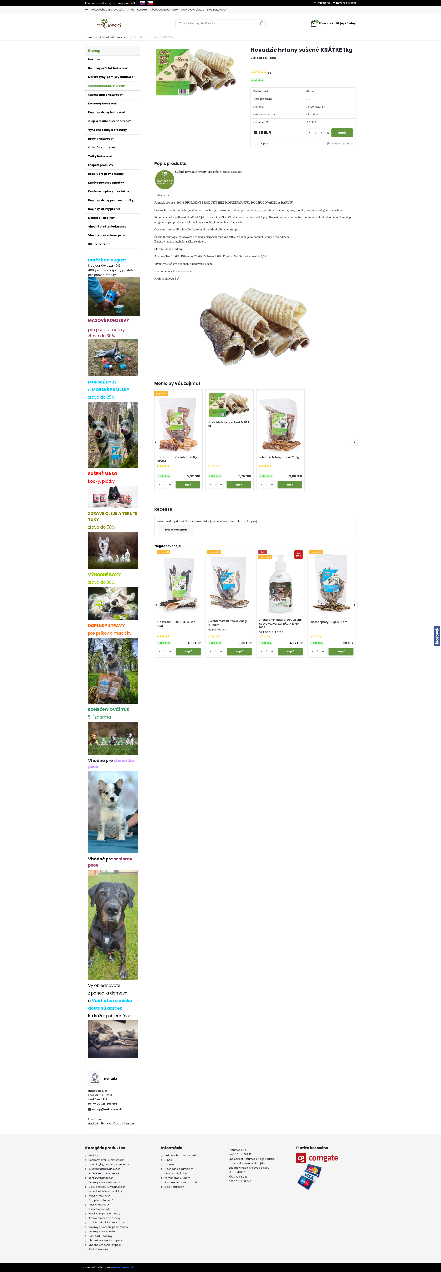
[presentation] (155, 442)
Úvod (90, 37)
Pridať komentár (176, 529)
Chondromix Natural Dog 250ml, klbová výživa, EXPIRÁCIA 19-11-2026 (280, 623)
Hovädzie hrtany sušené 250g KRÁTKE (177, 459)
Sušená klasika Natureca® (113, 37)
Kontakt (142, 9)
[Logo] (109, 23)
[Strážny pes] (329, 143)
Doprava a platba (192, 9)
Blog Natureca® (217, 9)
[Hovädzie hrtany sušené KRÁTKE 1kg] (196, 72)
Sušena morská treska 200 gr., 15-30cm (228, 623)
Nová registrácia (346, 2)
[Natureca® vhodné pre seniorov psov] (113, 873)
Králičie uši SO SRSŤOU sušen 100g (176, 624)
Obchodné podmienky (164, 9)
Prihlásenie (323, 2)
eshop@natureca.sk (107, 1109)
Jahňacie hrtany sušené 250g (279, 457)
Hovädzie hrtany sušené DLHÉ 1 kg (228, 424)
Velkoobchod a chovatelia (107, 9)
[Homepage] (86, 9)
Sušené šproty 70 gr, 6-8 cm (328, 622)
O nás (130, 9)
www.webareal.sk (122, 1267)
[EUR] (142, 3)
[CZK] (150, 3)
